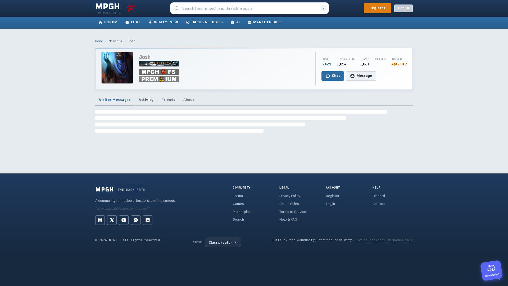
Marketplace (243, 211)
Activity (146, 100)
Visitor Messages (115, 100)
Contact (379, 204)
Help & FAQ (288, 219)
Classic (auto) (220, 242)
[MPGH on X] (112, 220)
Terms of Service (292, 211)
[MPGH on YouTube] (124, 220)
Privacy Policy (289, 196)
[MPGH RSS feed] (147, 220)
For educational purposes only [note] (384, 240)
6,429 (326, 64)
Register (377, 8)
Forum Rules (289, 204)
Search (238, 219)
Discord (379, 196)
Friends (168, 100)
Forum (238, 196)
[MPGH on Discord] (100, 220)
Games (238, 204)
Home (99, 41)
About (188, 100)
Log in (403, 8)
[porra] (130, 8)
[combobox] (250, 8)
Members (115, 41)
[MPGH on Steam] (135, 220)
